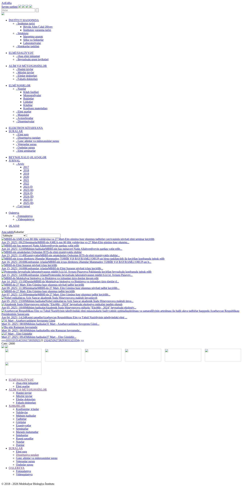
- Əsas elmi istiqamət (28, 56)
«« (2, 340)
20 (35, 340)
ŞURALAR (16, 131)
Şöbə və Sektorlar (33, 39)
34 (77, 340)
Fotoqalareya (23, 471)
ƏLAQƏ (14, 225)
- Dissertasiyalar (25, 121)
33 (74, 340)
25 (51, 340)
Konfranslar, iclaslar (27, 409)
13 (15, 340)
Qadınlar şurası (24, 464)
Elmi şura (21, 451)
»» (82, 340)
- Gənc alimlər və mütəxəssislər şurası (37, 141)
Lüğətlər (28, 101)
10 (7, 340)
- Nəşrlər (21, 88)
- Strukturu (22, 33)
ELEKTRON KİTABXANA (26, 127)
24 (48, 340)
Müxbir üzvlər (24, 396)
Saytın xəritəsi (9, 6)
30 (65, 340)
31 (68, 340)
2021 (26, 180)
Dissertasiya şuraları (27, 454)
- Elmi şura (22, 134)
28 (59, 340)
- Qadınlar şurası (25, 147)
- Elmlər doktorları (26, 75)
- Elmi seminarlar (26, 150)
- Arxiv (20, 163)
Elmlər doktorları (25, 399)
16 (24, 340)
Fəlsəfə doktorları (26, 402)
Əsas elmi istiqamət (27, 383)
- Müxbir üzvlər (25, 72)
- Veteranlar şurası (26, 144)
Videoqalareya (24, 474)
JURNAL (14, 160)
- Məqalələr (22, 114)
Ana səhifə (7, 232)
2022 (26, 183)
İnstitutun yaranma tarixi (37, 30)
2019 (26, 173)
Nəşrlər (20, 441)
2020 (26, 176)
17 (27, 340)
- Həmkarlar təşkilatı (27, 46)
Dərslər (20, 445)
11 (10, 340)
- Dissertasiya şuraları (28, 137)
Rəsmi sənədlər (24, 438)
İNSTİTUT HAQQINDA (24, 20)
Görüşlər (21, 422)
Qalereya (14, 212)
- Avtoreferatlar (24, 118)
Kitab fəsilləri (31, 92)
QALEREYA (17, 467)
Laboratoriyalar (32, 43)
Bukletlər (28, 98)
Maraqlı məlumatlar (27, 432)
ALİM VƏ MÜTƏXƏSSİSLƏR (28, 65)
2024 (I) (27, 193)
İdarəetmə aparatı (33, 36)
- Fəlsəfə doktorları (27, 79)
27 (57, 340)
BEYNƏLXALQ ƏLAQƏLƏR (27, 157)
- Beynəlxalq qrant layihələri (32, 59)
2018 (26, 170)
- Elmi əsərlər (23, 111)
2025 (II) (28, 203)
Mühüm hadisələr (26, 415)
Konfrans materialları (35, 108)
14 (18, 340)
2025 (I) (27, 199)
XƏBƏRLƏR (17, 405)
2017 (26, 167)
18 (30, 340)
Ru (10, 3)
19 (33, 340)
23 (45, 340)
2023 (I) (27, 186)
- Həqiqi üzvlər (24, 69)
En (6, 3)
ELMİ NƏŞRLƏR (20, 85)
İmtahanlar (22, 435)
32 (71, 340)
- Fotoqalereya (24, 216)
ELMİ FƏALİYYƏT (21, 52)
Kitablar (27, 105)
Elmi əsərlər (23, 386)
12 (12, 340)
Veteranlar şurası (25, 461)
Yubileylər (22, 412)
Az (3, 3)
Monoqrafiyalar (32, 95)
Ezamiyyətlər (23, 425)
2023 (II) (28, 189)
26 (54, 340)
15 (21, 340)
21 (38, 340)
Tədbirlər (21, 418)
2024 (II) (28, 196)
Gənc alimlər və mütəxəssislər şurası (36, 458)
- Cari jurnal (23, 206)
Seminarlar (22, 428)
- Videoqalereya (25, 219)
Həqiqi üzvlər (24, 392)
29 (62, 340)
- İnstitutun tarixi (25, 23)
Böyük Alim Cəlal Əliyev (38, 26)
